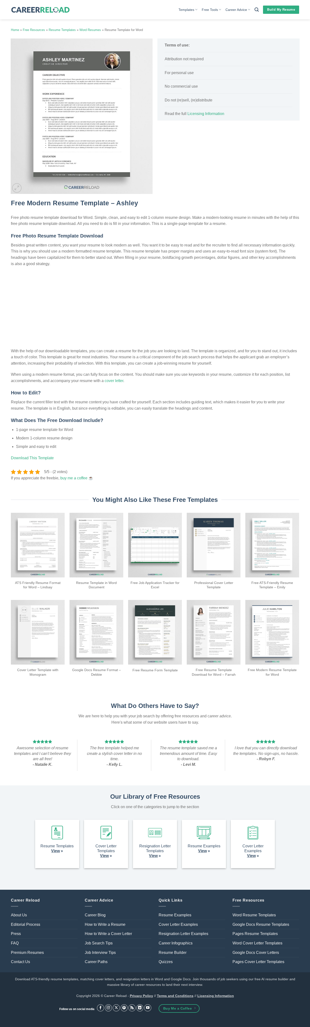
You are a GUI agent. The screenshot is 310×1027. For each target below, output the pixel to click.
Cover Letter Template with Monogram (37, 672)
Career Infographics (176, 943)
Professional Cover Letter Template (213, 585)
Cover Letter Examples (178, 924)
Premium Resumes (27, 952)
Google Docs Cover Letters (255, 952)
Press (16, 934)
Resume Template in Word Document (96, 585)
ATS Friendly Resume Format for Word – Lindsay (38, 585)
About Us (19, 915)
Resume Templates (62, 30)
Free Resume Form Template (155, 670)
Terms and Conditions (175, 996)
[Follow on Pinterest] (124, 1008)
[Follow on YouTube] (147, 1008)
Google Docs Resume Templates (260, 924)
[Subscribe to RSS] (132, 1008)
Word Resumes (90, 30)
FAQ (15, 943)
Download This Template (32, 458)
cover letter (114, 381)
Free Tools (210, 10)
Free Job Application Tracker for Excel (155, 585)
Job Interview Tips (100, 952)
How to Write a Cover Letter (108, 934)
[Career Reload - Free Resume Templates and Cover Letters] (40, 10)
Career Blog (95, 915)
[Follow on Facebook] (100, 1008)
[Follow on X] (116, 1008)
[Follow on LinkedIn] (140, 1008)
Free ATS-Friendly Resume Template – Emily (272, 585)
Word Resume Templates (254, 915)
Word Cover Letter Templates (257, 943)
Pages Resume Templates (255, 934)
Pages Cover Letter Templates (258, 962)
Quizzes (166, 962)
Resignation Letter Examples (183, 934)
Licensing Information (205, 114)
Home (15, 30)
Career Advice (236, 10)
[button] (17, 188)
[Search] (257, 10)
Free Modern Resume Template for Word (272, 672)
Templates (186, 10)
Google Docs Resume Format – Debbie (96, 672)
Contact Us (20, 962)
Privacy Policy (141, 996)
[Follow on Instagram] (108, 1008)
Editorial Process (25, 924)
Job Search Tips (99, 943)
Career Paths (96, 962)
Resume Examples (175, 915)
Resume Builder (172, 952)
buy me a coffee (73, 478)
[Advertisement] (228, 159)
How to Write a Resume (105, 924)
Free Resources (34, 30)
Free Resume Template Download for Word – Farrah (214, 672)
